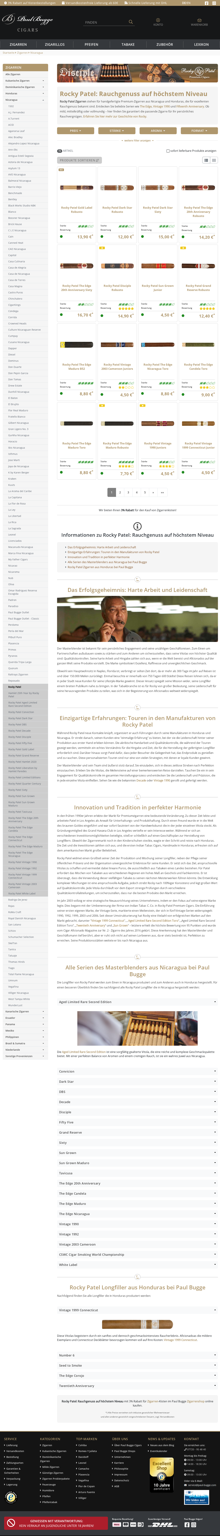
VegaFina (83, 1480)
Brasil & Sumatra (15, 1043)
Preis (74, 131)
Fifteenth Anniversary (190, 106)
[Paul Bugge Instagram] (214, 3)
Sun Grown (121, 925)
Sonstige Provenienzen (19, 1056)
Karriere (119, 1462)
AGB (116, 1486)
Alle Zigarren (13, 74)
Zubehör (165, 44)
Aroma (156, 131)
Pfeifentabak (49, 1502)
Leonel (82, 1462)
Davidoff (83, 1457)
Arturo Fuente (86, 1492)
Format (197, 131)
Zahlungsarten (14, 1462)
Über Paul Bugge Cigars (128, 1445)
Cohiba (82, 1445)
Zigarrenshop (196, 1401)
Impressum (120, 1474)
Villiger (82, 1498)
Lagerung (11, 1484)
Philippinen (12, 1037)
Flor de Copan (86, 1486)
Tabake (128, 44)
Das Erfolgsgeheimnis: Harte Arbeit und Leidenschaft (102, 547)
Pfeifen (91, 44)
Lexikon (201, 44)
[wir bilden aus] (197, 1496)
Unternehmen (122, 1457)
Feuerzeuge (49, 1484)
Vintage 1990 (161, 106)
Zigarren (18, 44)
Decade (141, 780)
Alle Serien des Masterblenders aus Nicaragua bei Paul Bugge (107, 562)
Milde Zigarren (50, 1467)
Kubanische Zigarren (18, 80)
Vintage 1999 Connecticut (107, 921)
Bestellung (12, 1457)
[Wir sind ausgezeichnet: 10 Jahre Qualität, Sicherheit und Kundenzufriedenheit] (162, 1476)
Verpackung (13, 1478)
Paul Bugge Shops (124, 1451)
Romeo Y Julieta (87, 1451)
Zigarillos (55, 44)
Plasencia (83, 1474)
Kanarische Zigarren (17, 1011)
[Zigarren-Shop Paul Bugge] (27, 22)
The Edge (146, 106)
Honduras (11, 93)
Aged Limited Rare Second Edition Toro (153, 921)
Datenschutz (121, 1480)
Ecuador (10, 1017)
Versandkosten (15, 1451)
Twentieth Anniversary (90, 925)
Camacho (83, 1468)
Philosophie (121, 1468)
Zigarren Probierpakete (56, 1478)
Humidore (48, 1490)
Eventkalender (158, 1451)
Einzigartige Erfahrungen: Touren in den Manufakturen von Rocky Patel (113, 552)
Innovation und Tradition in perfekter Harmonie (99, 557)
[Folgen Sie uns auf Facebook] (207, 3)
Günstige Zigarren (52, 1472)
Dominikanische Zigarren (20, 87)
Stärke (115, 131)
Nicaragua (11, 99)
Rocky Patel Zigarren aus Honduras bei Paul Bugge (100, 567)
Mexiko (10, 1030)
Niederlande (13, 1049)
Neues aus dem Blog (162, 1445)
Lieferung (12, 1445)
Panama (10, 1024)
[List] (206, 160)
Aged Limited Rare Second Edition (84, 1052)
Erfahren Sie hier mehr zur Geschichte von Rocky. (115, 116)
